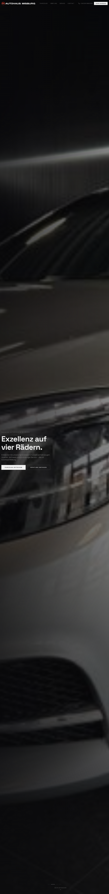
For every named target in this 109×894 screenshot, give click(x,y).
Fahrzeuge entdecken (13, 467)
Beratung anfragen (38, 467)
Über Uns (53, 3)
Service (62, 3)
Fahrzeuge (44, 3)
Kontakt (71, 3)
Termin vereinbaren (100, 3)
